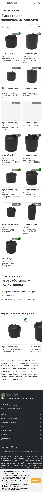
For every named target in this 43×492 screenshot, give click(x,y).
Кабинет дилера (8, 422)
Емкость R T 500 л (30, 125)
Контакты (5, 434)
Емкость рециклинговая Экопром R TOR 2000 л (11, 94)
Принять (36, 480)
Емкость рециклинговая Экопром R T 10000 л (31, 160)
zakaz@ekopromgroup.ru (11, 409)
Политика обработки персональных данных (21, 452)
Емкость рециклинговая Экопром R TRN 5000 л (11, 195)
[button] (10, 405)
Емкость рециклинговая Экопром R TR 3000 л (11, 229)
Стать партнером (9, 418)
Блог (3, 426)
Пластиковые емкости (12, 11)
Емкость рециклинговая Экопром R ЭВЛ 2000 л (31, 195)
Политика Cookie (12, 490)
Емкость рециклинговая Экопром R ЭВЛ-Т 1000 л (30, 230)
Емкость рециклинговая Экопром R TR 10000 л (10, 161)
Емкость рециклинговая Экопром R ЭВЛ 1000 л (10, 265)
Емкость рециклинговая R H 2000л (10, 127)
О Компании (6, 414)
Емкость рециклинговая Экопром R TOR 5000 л (31, 94)
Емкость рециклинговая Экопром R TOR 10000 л (29, 59)
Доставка (5, 439)
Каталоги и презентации (12, 430)
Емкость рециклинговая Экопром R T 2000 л (10, 58)
